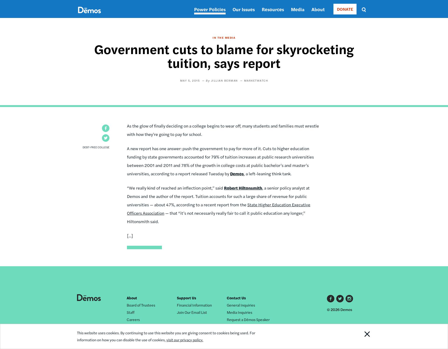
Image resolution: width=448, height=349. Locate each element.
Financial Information (194, 305)
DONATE (345, 9)
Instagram (349, 298)
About (318, 9)
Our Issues (244, 9)
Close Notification (361, 336)
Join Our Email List (192, 312)
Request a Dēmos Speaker (248, 319)
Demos (237, 173)
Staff (130, 312)
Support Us (186, 298)
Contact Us (236, 298)
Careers (133, 319)
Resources (273, 9)
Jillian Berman (224, 80)
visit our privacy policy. (184, 339)
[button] (105, 128)
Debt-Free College (96, 147)
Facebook (330, 298)
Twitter (340, 298)
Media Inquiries (239, 312)
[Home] (89, 15)
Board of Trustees (141, 305)
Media (297, 9)
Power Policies (210, 9)
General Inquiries (241, 305)
